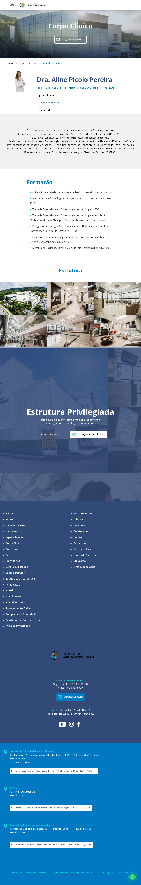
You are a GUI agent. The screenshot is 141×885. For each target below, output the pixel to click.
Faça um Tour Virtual (92, 434)
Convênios (11, 549)
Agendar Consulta (73, 39)
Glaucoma (79, 560)
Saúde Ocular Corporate (20, 578)
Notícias (10, 590)
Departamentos (15, 525)
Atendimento (13, 596)
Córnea (77, 537)
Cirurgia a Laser (83, 549)
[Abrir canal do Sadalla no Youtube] (64, 724)
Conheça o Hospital (48, 434)
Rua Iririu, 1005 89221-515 (22, 791)
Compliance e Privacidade (20, 614)
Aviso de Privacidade (17, 625)
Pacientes (11, 555)
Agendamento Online (18, 608)
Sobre (9, 519)
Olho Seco (79, 519)
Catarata (79, 525)
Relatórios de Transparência (22, 620)
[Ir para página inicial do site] (32, 5)
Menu (12, 5)
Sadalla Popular (15, 572)
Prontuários (12, 560)
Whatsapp (132, 876)
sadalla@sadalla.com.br (21, 762)
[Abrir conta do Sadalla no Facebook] (79, 724)
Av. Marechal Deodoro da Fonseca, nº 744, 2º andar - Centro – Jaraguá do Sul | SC (50, 828)
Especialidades (14, 537)
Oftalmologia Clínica (49, 102)
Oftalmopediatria (84, 566)
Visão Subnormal (83, 513)
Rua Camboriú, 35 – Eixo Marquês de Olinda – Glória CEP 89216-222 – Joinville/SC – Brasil (54, 755)
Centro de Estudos (16, 566)
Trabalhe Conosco (16, 602)
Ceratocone (80, 531)
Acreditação (12, 584)
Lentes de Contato (84, 555)
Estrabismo (80, 543)
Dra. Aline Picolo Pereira (50, 63)
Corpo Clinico (25, 63)
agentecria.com (70, 875)
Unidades (11, 531)
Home (10, 63)
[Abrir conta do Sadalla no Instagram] (73, 724)
